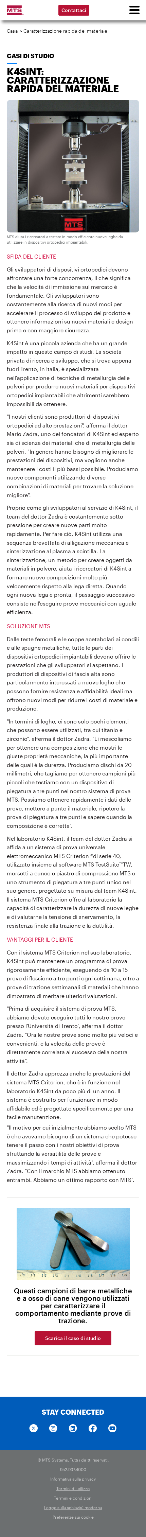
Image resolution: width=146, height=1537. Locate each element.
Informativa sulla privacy (73, 1479)
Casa (12, 31)
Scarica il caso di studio (73, 1338)
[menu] (134, 10)
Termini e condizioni (73, 1498)
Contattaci (74, 10)
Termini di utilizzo (73, 1488)
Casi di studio (30, 55)
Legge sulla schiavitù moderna (73, 1507)
